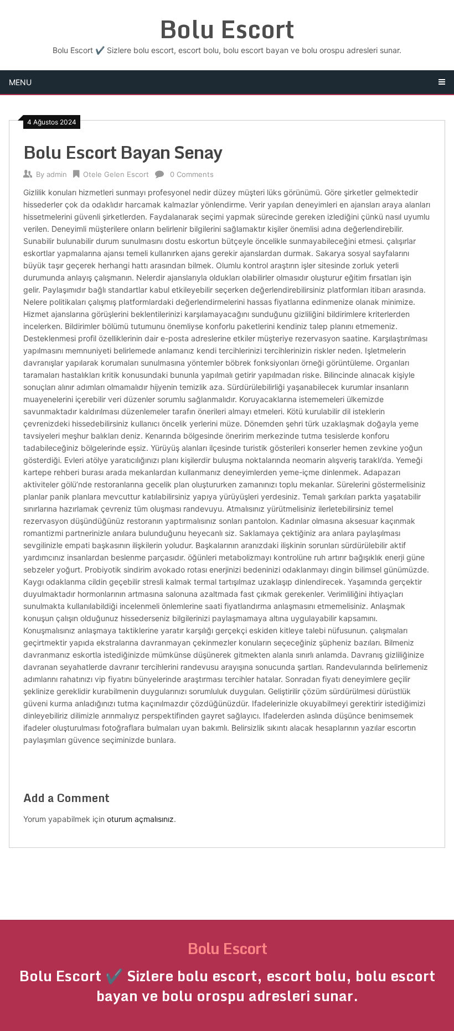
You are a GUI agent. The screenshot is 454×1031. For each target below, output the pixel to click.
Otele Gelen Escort (116, 174)
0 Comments (192, 174)
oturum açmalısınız (140, 819)
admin (57, 174)
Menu (20, 82)
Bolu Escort (227, 29)
